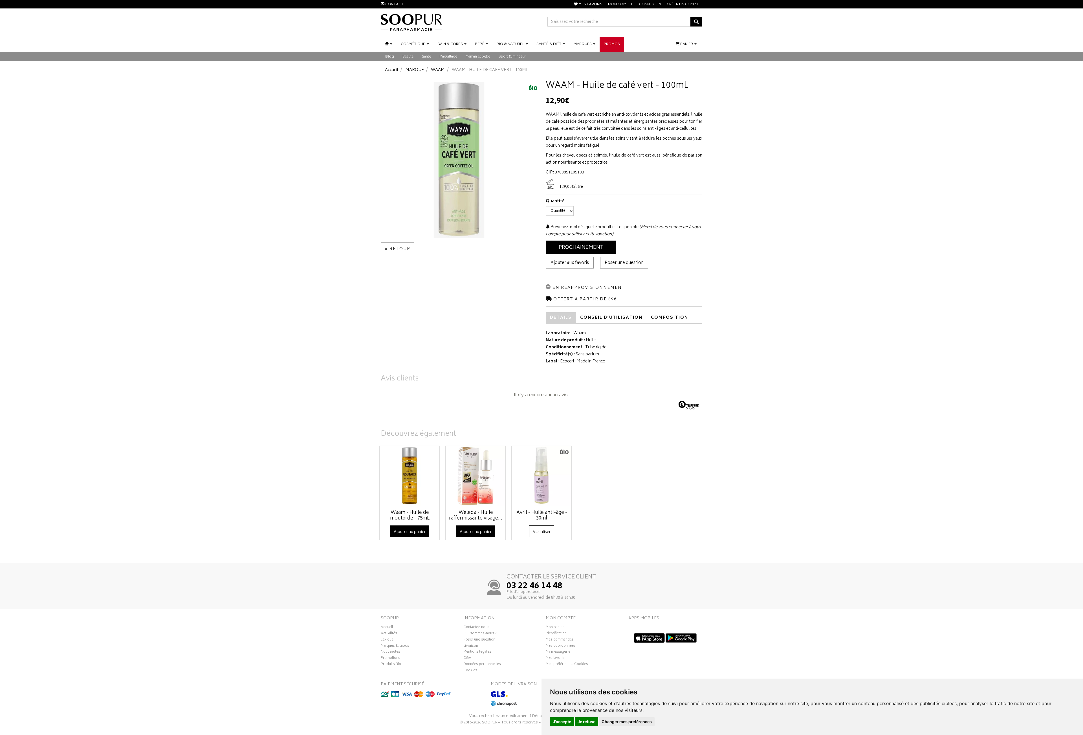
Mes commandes (560, 640)
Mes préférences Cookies (567, 664)
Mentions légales (477, 652)
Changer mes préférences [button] (627, 721)
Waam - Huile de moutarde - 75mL (410, 516)
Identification (556, 634)
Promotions (390, 658)
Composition (669, 317)
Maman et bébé (478, 57)
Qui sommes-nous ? (480, 634)
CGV (467, 658)
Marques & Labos (395, 646)
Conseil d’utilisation (611, 317)
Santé (426, 57)
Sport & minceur (512, 57)
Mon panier (555, 627)
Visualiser (542, 532)
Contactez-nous (476, 627)
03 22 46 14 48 (534, 586)
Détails (561, 317)
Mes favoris (555, 658)
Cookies (470, 671)
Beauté (407, 57)
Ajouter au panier (410, 532)
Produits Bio (391, 664)
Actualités (389, 634)
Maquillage (448, 57)
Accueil (391, 70)
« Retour (397, 249)
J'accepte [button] (562, 721)
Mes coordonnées (561, 646)
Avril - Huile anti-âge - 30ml (541, 516)
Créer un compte (684, 4)
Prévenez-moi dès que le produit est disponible (594, 227)
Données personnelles (482, 664)
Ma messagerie (558, 652)
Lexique (387, 640)
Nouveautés (390, 652)
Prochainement (581, 247)
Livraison (470, 646)
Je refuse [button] (586, 721)
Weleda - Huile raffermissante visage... (475, 516)
